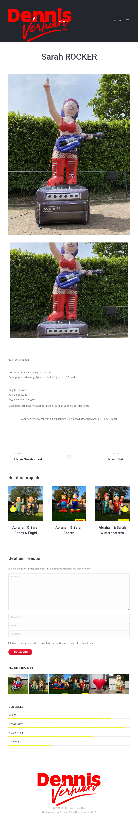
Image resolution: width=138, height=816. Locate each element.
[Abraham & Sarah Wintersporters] (79, 684)
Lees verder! (30, 503)
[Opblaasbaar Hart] (99, 684)
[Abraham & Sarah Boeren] (59, 684)
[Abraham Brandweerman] (119, 684)
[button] (13, 509)
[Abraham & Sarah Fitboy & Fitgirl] (39, 684)
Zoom (21, 503)
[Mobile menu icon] (128, 21)
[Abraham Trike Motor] (18, 684)
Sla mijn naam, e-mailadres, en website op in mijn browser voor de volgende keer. (53, 643)
